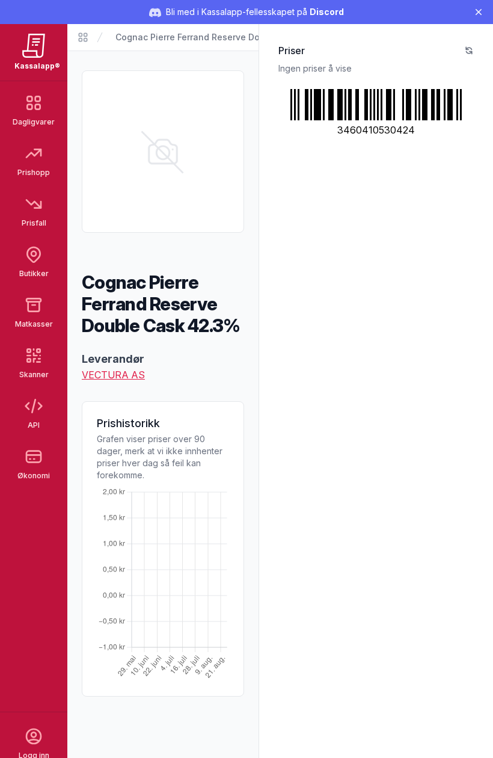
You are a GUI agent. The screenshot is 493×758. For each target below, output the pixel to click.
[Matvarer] (83, 37)
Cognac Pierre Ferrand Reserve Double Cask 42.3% (223, 37)
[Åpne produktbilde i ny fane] (163, 151)
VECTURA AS (113, 375)
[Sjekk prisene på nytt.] (469, 50)
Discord (327, 12)
